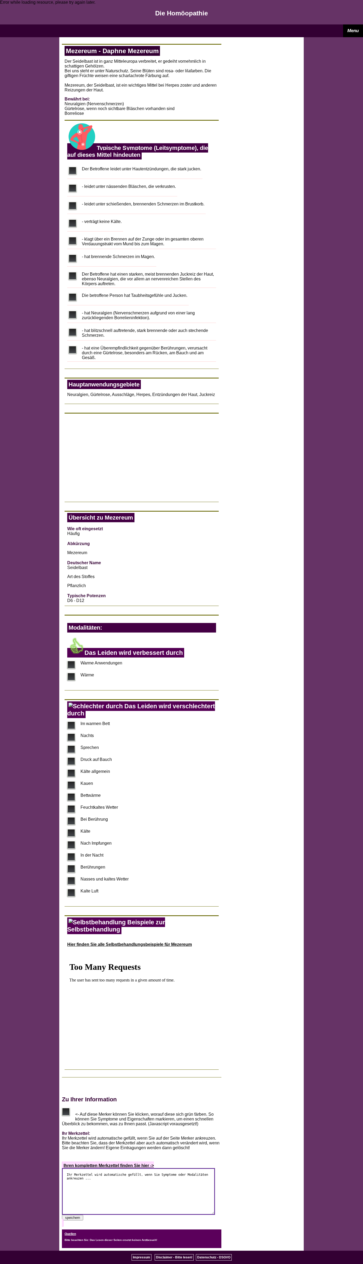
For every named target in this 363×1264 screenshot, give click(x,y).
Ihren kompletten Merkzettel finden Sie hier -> (109, 1165)
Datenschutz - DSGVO (213, 1257)
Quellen (70, 1234)
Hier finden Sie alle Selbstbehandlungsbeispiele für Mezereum (129, 944)
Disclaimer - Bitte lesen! (174, 1257)
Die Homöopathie (181, 13)
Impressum (141, 1257)
